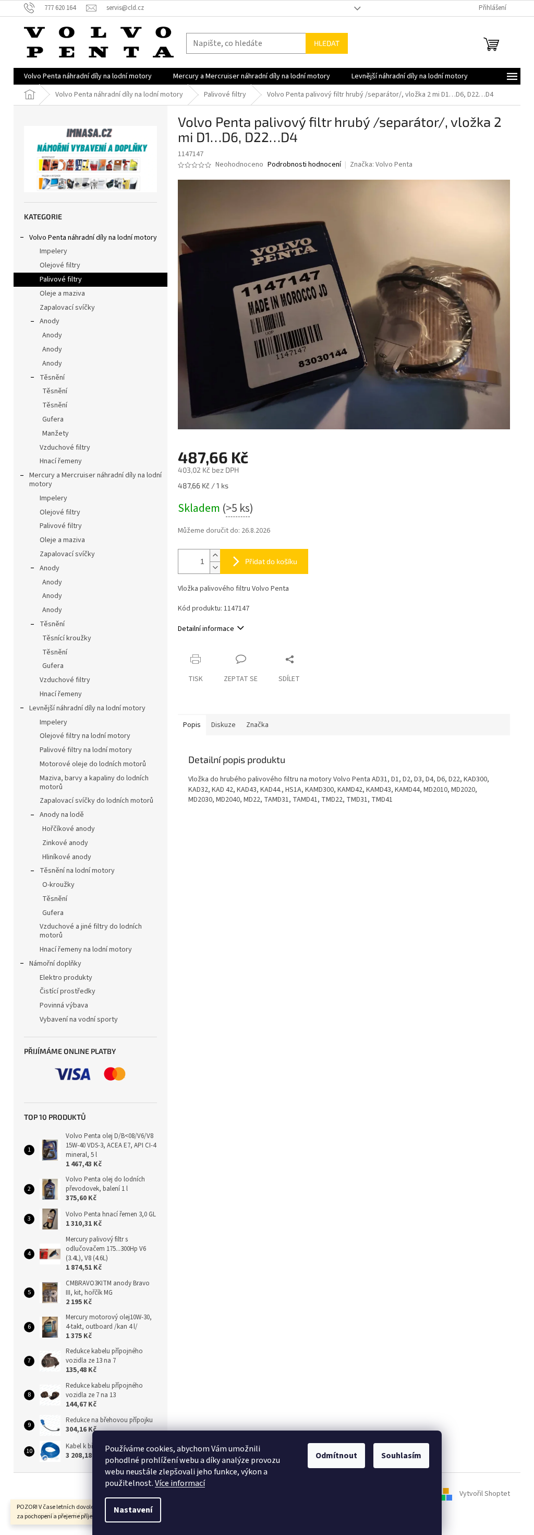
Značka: (381, 164)
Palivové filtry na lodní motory (86, 750)
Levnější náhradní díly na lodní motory (87, 708)
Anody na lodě (62, 815)
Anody (49, 321)
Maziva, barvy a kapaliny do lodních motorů (94, 782)
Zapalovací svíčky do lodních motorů (96, 800)
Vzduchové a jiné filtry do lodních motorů (91, 931)
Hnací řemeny (61, 461)
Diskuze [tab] (223, 725)
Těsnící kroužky (66, 638)
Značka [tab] (257, 725)
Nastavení (133, 1510)
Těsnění (52, 377)
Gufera (53, 419)
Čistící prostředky (67, 991)
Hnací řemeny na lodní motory (86, 949)
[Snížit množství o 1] (215, 567)
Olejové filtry (60, 265)
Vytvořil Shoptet (484, 1494)
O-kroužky (58, 885)
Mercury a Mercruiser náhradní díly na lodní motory (95, 479)
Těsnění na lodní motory (77, 870)
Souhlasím (401, 1455)
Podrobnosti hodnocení (304, 165)
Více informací (180, 1483)
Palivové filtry (61, 279)
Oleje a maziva (62, 293)
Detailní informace (206, 629)
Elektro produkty (66, 977)
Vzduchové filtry (65, 447)
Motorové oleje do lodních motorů (93, 764)
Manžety (55, 433)
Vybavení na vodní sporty (79, 1019)
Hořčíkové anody (68, 829)
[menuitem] (88, 76)
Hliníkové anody (66, 857)
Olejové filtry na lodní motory (85, 736)
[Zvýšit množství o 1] (215, 555)
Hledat (326, 43)
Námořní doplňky (55, 963)
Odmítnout (336, 1455)
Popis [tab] (192, 725)
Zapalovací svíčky (67, 307)
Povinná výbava (64, 1005)
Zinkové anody (65, 843)
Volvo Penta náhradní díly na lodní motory (93, 237)
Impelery (53, 251)
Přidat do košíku (271, 561)
